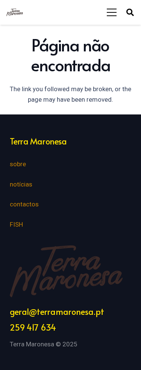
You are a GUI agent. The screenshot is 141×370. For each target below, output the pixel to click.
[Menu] (112, 12)
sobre (18, 164)
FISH (16, 224)
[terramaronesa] (14, 12)
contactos (24, 204)
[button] (130, 12)
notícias (21, 184)
